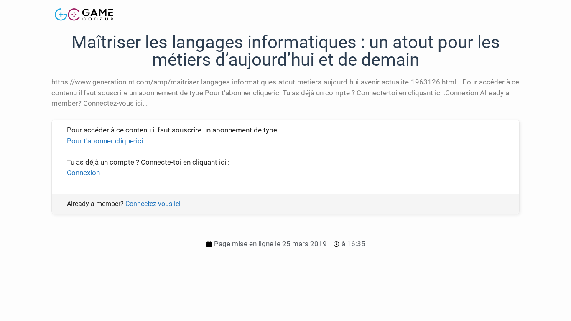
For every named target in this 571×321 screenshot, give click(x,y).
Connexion (83, 172)
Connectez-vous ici (153, 204)
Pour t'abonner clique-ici (105, 141)
